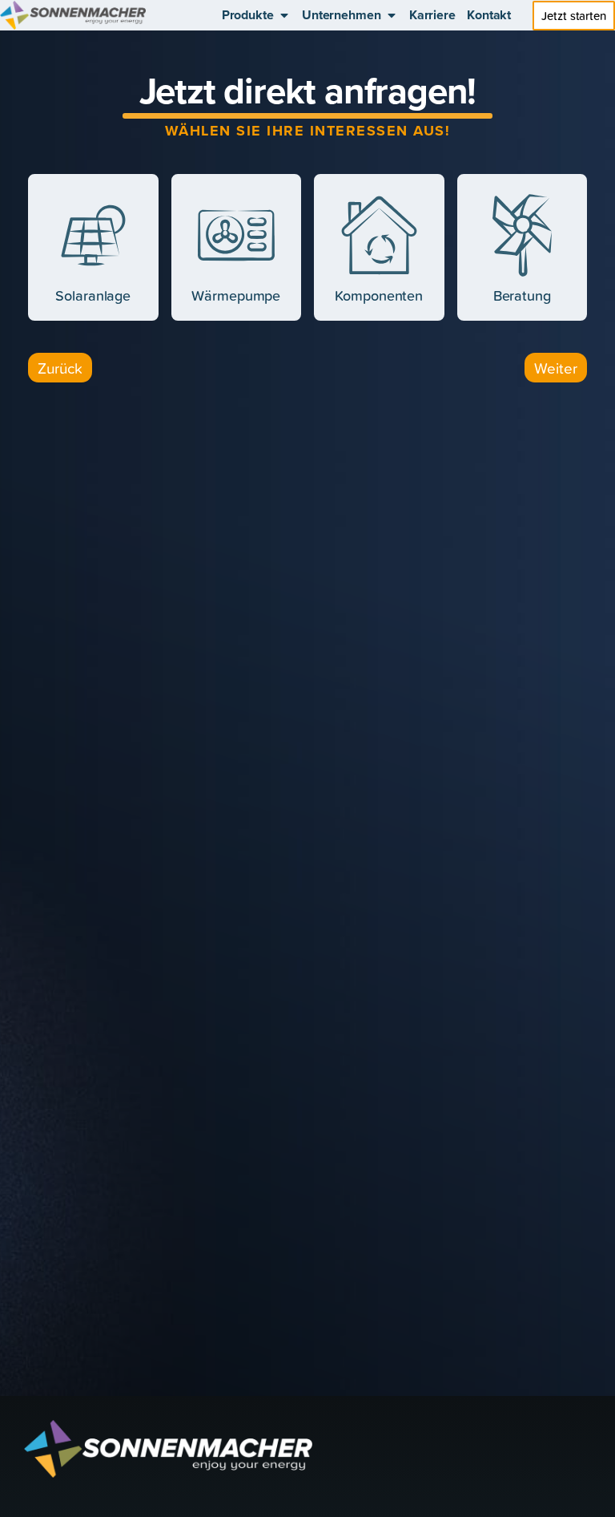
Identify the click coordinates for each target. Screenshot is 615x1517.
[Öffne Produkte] (284, 15)
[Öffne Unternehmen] (391, 15)
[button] (60, 367)
